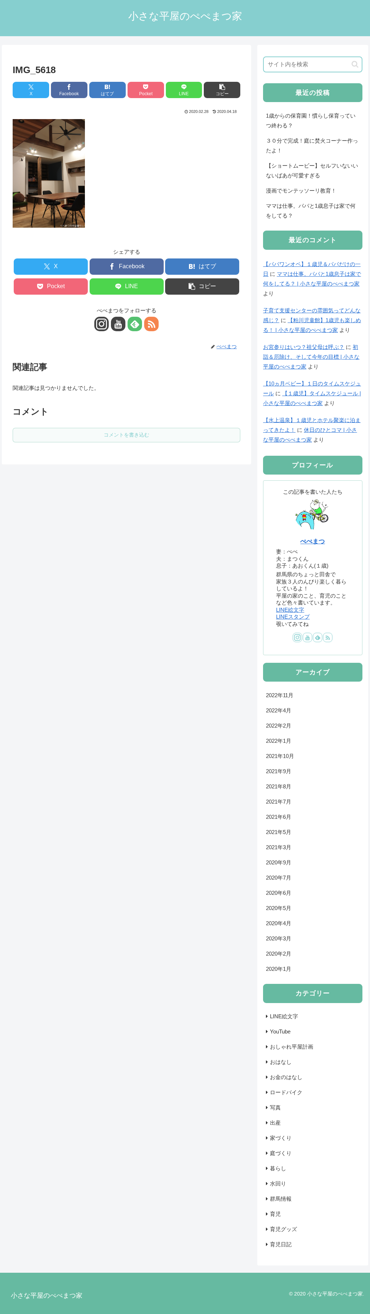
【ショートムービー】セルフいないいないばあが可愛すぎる (312, 170)
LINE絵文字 (290, 610)
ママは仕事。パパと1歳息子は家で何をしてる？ (311, 211)
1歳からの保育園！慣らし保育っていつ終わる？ (311, 121)
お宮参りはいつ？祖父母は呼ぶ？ (303, 347)
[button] (222, 90)
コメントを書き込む (126, 435)
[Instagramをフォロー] (101, 324)
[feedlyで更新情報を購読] (135, 324)
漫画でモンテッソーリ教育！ (301, 191)
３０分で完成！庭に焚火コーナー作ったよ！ (312, 145)
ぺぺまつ (312, 541)
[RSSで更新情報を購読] (151, 324)
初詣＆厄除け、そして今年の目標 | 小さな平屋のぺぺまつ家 (311, 357)
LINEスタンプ (293, 617)
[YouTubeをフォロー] (118, 324)
